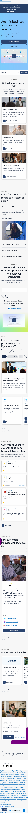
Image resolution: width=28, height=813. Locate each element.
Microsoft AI (3, 787)
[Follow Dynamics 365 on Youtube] (11, 766)
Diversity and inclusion (10, 801)
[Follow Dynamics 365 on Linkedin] (7, 766)
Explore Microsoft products (19, 771)
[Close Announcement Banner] (25, 6)
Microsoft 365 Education (21, 780)
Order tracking (20, 774)
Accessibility (19, 801)
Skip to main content (5, 1)
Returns (14, 774)
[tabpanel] (14, 313)
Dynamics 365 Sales (16, 308)
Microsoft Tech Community (16, 795)
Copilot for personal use (6, 771)
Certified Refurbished (5, 776)
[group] (12, 410)
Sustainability (3, 802)
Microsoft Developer (5, 793)
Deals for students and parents (14, 784)
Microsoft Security (10, 787)
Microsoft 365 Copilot (11, 625)
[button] (14, 56)
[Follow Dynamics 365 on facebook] (15, 766)
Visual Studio (20, 797)
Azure (23, 791)
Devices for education (22, 778)
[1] (2, 751)
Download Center (21, 772)
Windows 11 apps (4, 772)
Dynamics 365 (19, 787)
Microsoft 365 (3, 789)
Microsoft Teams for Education (7, 780)
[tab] (10, 290)
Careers (26, 797)
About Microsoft (4, 799)
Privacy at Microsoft (21, 799)
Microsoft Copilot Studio (12, 622)
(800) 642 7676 (21, 737)
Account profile (12, 772)
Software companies (11, 797)
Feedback (5, 809)
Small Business (18, 791)
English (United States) (5, 804)
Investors (2, 801)
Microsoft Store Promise (17, 776)
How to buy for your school (7, 782)
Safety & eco (3, 812)
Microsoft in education (10, 778)
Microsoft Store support (6, 774)
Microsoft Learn (14, 793)
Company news (12, 799)
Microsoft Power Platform (13, 789)
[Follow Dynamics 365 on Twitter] (3, 766)
